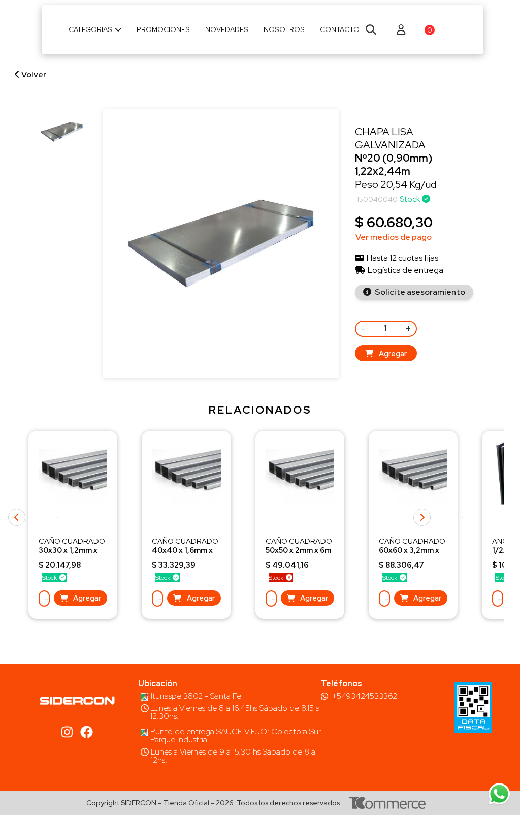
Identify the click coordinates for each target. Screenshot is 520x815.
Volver (33, 74)
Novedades (226, 29)
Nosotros (284, 29)
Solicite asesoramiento (419, 292)
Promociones (163, 29)
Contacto (340, 29)
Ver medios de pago (393, 237)
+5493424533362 (364, 696)
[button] (462, 517)
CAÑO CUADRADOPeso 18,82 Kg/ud (299, 550)
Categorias (90, 29)
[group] (62, 132)
